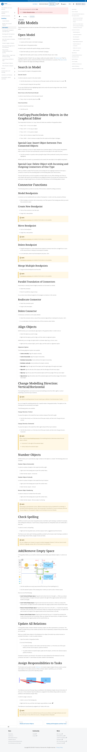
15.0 (69, 4)
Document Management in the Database (8, 46)
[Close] (85, 1)
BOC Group (59, 734)
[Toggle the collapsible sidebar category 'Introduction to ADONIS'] (14, 13)
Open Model (74, 9)
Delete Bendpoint (76, 39)
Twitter (34, 734)
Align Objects (74, 52)
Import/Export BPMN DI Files (8, 59)
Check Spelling (74, 61)
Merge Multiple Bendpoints (78, 41)
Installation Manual (12, 739)
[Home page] (19, 16)
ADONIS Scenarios (5, 16)
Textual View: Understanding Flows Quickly (7, 51)
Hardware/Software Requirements (15, 741)
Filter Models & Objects (7, 65)
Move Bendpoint (76, 36)
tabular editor (63, 60)
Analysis (3, 68)
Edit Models (5, 27)
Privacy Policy (59, 747)
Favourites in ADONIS (7, 36)
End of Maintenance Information (14, 743)
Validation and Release (6, 75)
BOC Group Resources (61, 741)
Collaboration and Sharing (5, 71)
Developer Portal (60, 743)
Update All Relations (75, 66)
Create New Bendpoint (77, 34)
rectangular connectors (26, 220)
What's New (52, 4)
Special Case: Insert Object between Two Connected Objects (78, 19)
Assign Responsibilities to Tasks (77, 68)
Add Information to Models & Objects (8, 39)
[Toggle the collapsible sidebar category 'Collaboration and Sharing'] (14, 72)
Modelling (3, 18)
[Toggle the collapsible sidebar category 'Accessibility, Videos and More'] (14, 78)
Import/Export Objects (7, 63)
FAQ (57, 4)
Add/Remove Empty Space (77, 63)
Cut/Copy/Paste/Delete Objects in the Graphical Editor (78, 14)
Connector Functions (75, 29)
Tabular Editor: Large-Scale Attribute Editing (8, 55)
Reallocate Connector (77, 48)
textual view (58, 58)
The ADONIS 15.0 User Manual (6, 8)
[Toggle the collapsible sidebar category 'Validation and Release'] (14, 75)
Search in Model (75, 11)
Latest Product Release (61, 737)
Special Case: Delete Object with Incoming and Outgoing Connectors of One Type (78, 25)
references (38, 667)
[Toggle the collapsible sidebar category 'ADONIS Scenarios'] (14, 16)
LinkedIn (34, 735)
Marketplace (59, 739)
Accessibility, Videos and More (6, 78)
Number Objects (75, 59)
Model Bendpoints (76, 32)
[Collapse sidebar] (8, 726)
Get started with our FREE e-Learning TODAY (49, 1)
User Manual (35, 4)
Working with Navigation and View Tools (8, 30)
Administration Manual (12, 737)
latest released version (29, 12)
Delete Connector (76, 50)
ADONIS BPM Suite (60, 735)
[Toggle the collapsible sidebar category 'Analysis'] (14, 68)
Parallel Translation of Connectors (77, 44)
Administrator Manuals (43, 4)
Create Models (5, 21)
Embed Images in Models (8, 43)
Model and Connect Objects (7, 24)
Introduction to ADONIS (5, 12)
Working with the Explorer (8, 34)
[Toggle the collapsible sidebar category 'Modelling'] (14, 18)
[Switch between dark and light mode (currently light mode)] (73, 4)
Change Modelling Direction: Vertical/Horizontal (77, 56)
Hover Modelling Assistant (33, 438)
